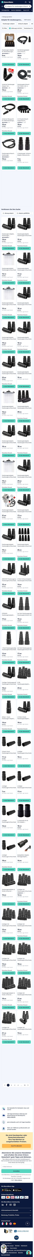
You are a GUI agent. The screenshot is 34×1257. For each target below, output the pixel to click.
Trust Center (13, 1248)
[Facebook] (6, 1204)
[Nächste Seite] (28, 1085)
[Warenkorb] (29, 2)
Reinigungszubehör (7, 16)
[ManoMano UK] (10, 1223)
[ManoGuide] (28, 1252)
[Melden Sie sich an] (25, 2)
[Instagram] (14, 1204)
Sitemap (17, 1245)
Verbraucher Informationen (9, 1252)
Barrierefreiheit (5, 1255)
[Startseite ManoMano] (12, 2)
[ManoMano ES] (14, 1223)
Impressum (24, 1245)
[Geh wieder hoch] (27, 1224)
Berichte (20, 1252)
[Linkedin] (2, 1204)
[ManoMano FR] (2, 1223)
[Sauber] (30, 6)
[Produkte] (2, 6)
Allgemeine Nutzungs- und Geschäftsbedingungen (15, 1250)
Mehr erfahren (18, 1180)
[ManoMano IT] (6, 1223)
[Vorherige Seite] (5, 1085)
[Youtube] (10, 1204)
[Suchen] (6, 6)
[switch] (3, 1252)
